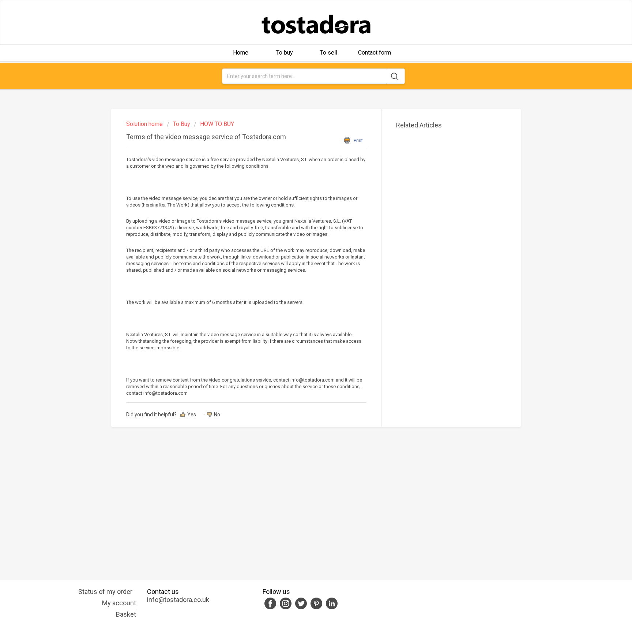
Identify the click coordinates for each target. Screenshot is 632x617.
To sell (328, 52)
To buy (284, 52)
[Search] (395, 76)
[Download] (302, 216)
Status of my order (105, 591)
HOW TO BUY (217, 123)
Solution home (145, 123)
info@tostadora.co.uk (178, 599)
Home (240, 52)
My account (119, 603)
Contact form (374, 52)
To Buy (181, 123)
